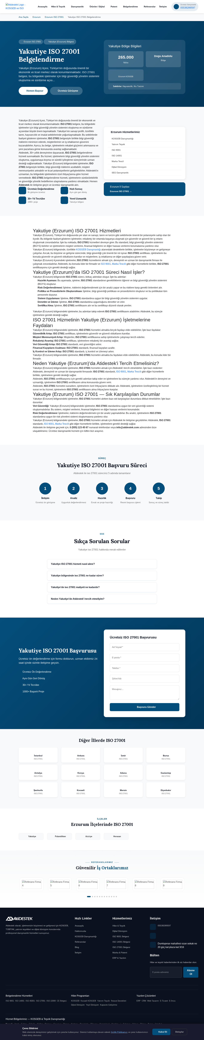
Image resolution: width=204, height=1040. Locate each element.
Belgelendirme (130, 6)
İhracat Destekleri (118, 1001)
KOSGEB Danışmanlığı (123, 138)
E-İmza (172, 1001)
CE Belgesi (62, 1001)
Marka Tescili (119, 264)
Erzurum (37, 17)
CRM (144, 1001)
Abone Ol (191, 972)
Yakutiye (32, 836)
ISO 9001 (116, 150)
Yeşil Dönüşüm (92, 1005)
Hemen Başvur (34, 91)
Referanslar (149, 6)
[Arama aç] (31, 6)
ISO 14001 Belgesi (121, 942)
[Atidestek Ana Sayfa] (16, 6)
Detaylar (179, 1032)
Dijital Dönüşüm (119, 167)
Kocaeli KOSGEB (88, 1001)
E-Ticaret (164, 1001)
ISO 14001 (117, 155)
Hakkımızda (80, 931)
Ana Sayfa (23, 17)
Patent (114, 6)
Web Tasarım (153, 1001)
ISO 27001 (40, 1001)
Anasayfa (42, 6)
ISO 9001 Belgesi (120, 936)
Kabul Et (162, 1032)
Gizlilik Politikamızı (119, 1032)
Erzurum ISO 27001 (54, 17)
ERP (138, 1001)
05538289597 (164, 925)
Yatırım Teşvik (118, 144)
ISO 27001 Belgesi (121, 947)
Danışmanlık (77, 6)
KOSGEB (75, 1001)
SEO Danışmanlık (120, 172)
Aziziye (88, 836)
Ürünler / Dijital (97, 6)
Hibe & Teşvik (58, 6)
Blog (77, 947)
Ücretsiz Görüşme (68, 91)
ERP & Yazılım (119, 958)
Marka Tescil (118, 161)
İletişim (163, 6)
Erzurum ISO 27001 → (120, 191)
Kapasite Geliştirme (108, 1005)
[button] (88, 896)
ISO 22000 (51, 1001)
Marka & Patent (119, 952)
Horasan (117, 836)
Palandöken (60, 836)
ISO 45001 (30, 1001)
